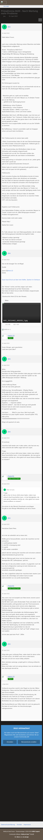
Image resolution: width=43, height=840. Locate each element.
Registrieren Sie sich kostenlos (15, 735)
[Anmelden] (35, 2)
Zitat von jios (10, 490)
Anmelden (10, 742)
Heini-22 (10, 270)
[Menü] (40, 3)
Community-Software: (21, 834)
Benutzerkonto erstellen (28, 742)
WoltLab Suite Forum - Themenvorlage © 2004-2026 (21, 831)
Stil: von (21, 837)
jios (4, 16)
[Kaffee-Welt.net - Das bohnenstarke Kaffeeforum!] (4, 3)
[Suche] (30, 3)
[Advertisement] (22, 468)
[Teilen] (40, 19)
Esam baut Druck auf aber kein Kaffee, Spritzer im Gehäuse (21, 279)
